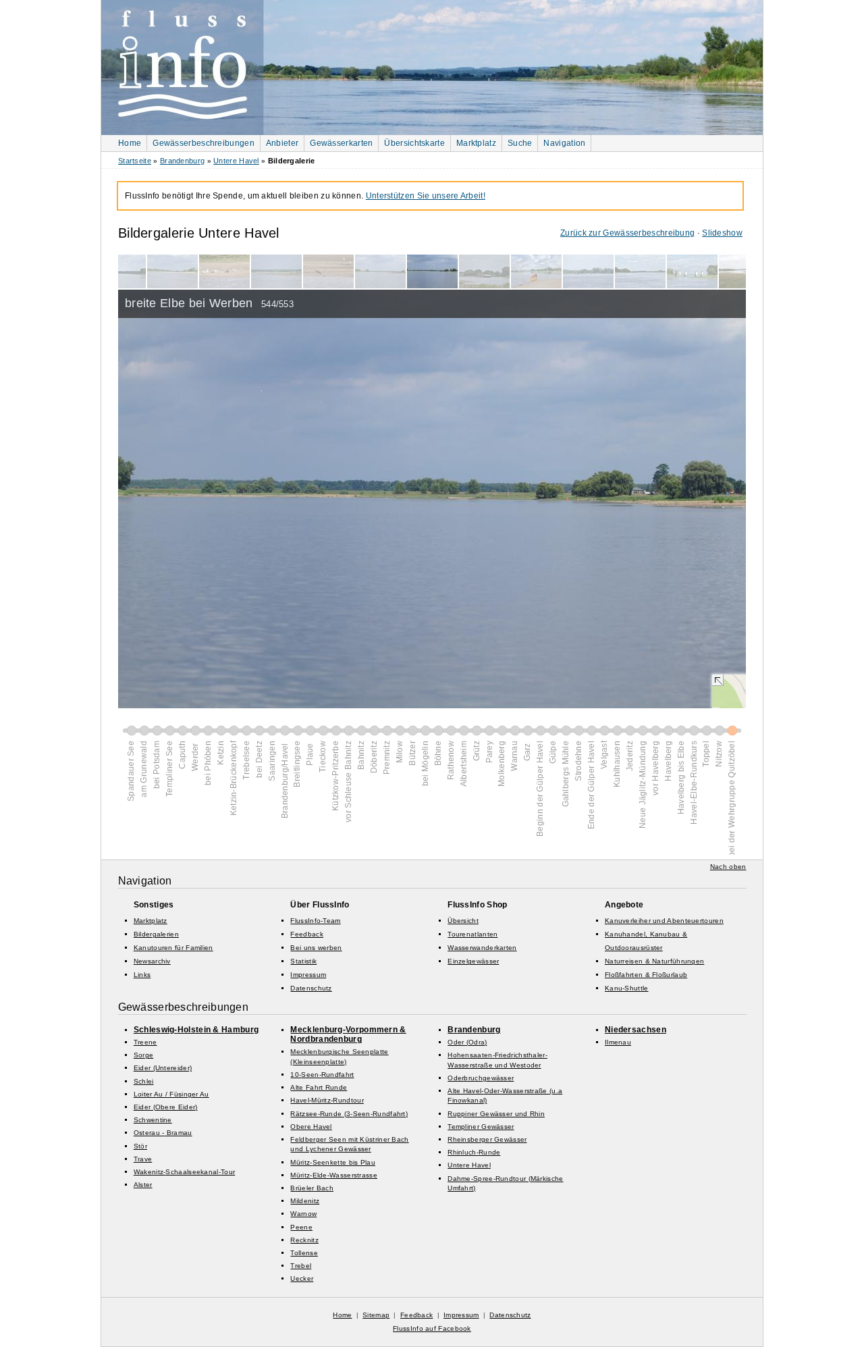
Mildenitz (304, 1201)
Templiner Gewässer (481, 1126)
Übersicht (463, 920)
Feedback (306, 934)
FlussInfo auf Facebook (432, 1328)
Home (129, 143)
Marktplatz (476, 143)
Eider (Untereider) (163, 1068)
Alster (143, 1184)
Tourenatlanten (472, 934)
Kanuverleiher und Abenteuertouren (664, 920)
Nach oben (728, 866)
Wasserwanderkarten (482, 947)
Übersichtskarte (414, 143)
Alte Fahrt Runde (318, 1087)
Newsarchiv (152, 961)
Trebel (300, 1265)
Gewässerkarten (341, 143)
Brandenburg (182, 161)
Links (142, 974)
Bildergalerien (156, 934)
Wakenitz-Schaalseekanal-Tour (184, 1172)
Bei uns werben (316, 947)
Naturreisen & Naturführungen (654, 961)
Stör (140, 1146)
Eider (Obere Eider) (166, 1107)
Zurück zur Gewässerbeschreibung (627, 233)
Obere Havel (310, 1126)
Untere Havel (236, 161)
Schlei (144, 1081)
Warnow (303, 1213)
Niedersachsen (635, 1030)
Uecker (301, 1278)
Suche (520, 143)
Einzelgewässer (473, 961)
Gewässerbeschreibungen (203, 143)
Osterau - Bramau (163, 1132)
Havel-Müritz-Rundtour (326, 1100)
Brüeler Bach (311, 1188)
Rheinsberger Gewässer (487, 1139)
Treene (145, 1042)
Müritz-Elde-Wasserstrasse (333, 1175)
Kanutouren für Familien (173, 947)
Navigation (564, 143)
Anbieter (282, 143)
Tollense (303, 1253)
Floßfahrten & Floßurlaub (646, 974)
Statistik (303, 961)
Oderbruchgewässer (481, 1078)
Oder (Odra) (467, 1042)
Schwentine (153, 1120)
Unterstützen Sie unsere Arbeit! (425, 196)
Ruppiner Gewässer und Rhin (496, 1113)
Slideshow (722, 233)
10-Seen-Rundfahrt (322, 1074)
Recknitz (304, 1240)
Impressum (308, 974)
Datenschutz (310, 988)
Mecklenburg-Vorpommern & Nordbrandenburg (348, 1034)
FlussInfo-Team (315, 920)
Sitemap (375, 1315)
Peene (301, 1227)
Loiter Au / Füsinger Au (171, 1094)
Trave (143, 1159)
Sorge (144, 1055)
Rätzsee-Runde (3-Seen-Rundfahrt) (349, 1113)
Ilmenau (618, 1042)
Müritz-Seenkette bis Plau (332, 1162)
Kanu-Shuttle (627, 988)
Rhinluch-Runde (474, 1152)
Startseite (134, 161)
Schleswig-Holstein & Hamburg (196, 1030)
